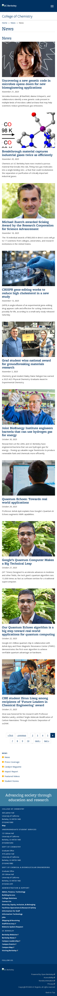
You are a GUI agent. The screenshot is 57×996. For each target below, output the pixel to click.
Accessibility (49, 977)
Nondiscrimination (47, 980)
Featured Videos (12, 776)
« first (11, 735)
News (13, 23)
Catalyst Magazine (13, 766)
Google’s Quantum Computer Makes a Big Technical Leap (28, 561)
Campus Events (9, 944)
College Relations (9, 898)
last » (47, 741)
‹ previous (22, 735)
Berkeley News (9, 938)
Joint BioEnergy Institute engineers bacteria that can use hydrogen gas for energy (27, 431)
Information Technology (12, 914)
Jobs (4, 917)
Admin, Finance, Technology (13, 892)
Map (4, 825)
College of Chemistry (17, 16)
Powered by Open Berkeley (43, 974)
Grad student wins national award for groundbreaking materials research (26, 363)
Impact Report (11, 771)
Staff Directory (9, 924)
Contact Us (6, 901)
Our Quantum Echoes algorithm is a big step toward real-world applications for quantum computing (28, 630)
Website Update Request (12, 927)
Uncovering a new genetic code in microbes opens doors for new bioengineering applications (26, 83)
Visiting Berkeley (10, 950)
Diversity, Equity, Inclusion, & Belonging (18, 904)
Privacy (51, 984)
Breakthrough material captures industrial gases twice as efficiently (27, 153)
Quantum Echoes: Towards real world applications (24, 500)
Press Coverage (12, 762)
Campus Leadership (11, 941)
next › (38, 741)
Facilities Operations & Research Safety (19, 908)
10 (29, 741)
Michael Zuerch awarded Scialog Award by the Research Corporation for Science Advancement (28, 225)
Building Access (8, 895)
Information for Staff (11, 911)
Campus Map (8, 947)
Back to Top (50, 992)
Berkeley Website (10, 935)
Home (4, 23)
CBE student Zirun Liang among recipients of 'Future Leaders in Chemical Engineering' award (25, 701)
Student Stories (12, 781)
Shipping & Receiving (11, 920)
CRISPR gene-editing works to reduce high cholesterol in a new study (25, 293)
